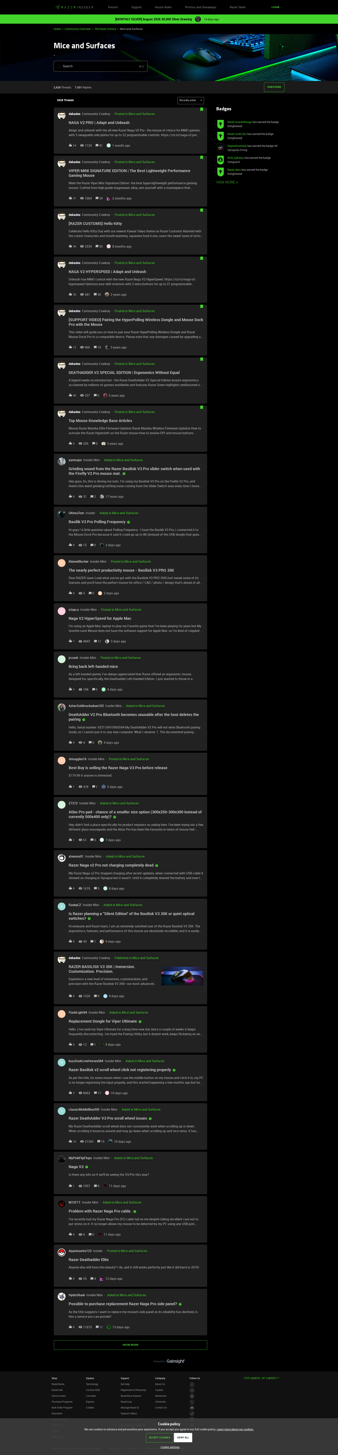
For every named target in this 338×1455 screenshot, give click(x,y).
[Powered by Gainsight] (169, 1362)
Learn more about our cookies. (235, 1429)
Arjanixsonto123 (80, 1251)
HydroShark (77, 1295)
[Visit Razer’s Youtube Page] (192, 1407)
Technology (92, 1384)
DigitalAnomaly (237, 146)
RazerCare (126, 1401)
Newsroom (160, 1395)
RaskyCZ (75, 905)
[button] (169, 1447)
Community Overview (78, 29)
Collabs (90, 1407)
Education (57, 1413)
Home (57, 29)
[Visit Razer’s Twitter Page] (192, 1402)
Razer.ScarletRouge (239, 122)
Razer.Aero (234, 170)
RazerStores (58, 1384)
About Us (160, 1384)
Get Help (125, 1384)
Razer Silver (238, 7)
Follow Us (195, 1378)
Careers (159, 1389)
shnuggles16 (77, 759)
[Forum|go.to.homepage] (74, 7)
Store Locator (59, 1395)
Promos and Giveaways (200, 7)
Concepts (91, 1395)
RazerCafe (57, 1389)
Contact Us (161, 1407)
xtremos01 (76, 856)
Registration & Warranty (133, 1389)
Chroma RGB (93, 1389)
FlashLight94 (78, 1012)
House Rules (163, 7)
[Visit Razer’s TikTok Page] (192, 1413)
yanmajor (75, 460)
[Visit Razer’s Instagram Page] (192, 1390)
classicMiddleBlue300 (84, 1109)
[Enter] (57, 66)
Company (160, 1378)
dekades (74, 114)
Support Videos (129, 1413)
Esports (90, 1401)
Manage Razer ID (130, 1407)
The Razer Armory (105, 29)
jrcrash (73, 658)
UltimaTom (76, 513)
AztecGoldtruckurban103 (86, 706)
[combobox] (100, 66)
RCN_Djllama (235, 158)
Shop (54, 1378)
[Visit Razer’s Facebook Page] (192, 1384)
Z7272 (73, 803)
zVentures (160, 1401)
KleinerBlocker (78, 561)
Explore (90, 1378)
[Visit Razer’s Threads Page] (192, 1396)
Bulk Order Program (62, 1407)
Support (136, 7)
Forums (113, 7)
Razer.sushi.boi (236, 134)
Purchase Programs (62, 1401)
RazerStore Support (131, 1395)
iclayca (74, 609)
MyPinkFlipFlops (80, 1158)
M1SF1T (74, 1202)
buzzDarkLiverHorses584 (86, 1061)
